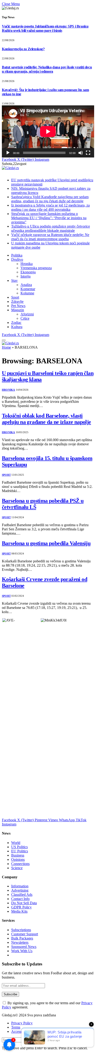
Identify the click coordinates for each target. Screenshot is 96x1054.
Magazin (17, 310)
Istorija (26, 276)
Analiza (26, 285)
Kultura (16, 327)
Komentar (28, 289)
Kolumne (27, 293)
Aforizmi (27, 314)
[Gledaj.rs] (10, 168)
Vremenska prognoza (36, 268)
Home (6, 347)
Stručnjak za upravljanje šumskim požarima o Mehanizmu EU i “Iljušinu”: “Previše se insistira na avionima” (48, 218)
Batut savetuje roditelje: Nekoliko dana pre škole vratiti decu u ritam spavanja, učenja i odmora (47, 69)
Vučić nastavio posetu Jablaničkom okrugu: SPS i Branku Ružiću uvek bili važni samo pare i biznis (45, 28)
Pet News (18, 306)
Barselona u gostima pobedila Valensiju (46, 543)
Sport (15, 297)
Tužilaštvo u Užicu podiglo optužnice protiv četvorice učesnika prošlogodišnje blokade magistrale (50, 228)
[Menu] (4, 340)
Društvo (17, 259)
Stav (14, 280)
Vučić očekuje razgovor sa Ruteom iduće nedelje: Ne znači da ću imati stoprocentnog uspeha (50, 237)
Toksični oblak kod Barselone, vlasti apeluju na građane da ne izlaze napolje (46, 419)
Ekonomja (28, 272)
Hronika (27, 264)
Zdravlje (17, 302)
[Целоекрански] (88, 152)
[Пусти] (8, 152)
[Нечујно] (80, 152)
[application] (48, 131)
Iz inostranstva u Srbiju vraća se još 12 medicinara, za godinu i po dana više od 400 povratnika (50, 207)
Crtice (25, 318)
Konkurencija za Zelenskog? (23, 49)
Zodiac (16, 323)
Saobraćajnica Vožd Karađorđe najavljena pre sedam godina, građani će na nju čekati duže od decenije (50, 199)
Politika (16, 255)
